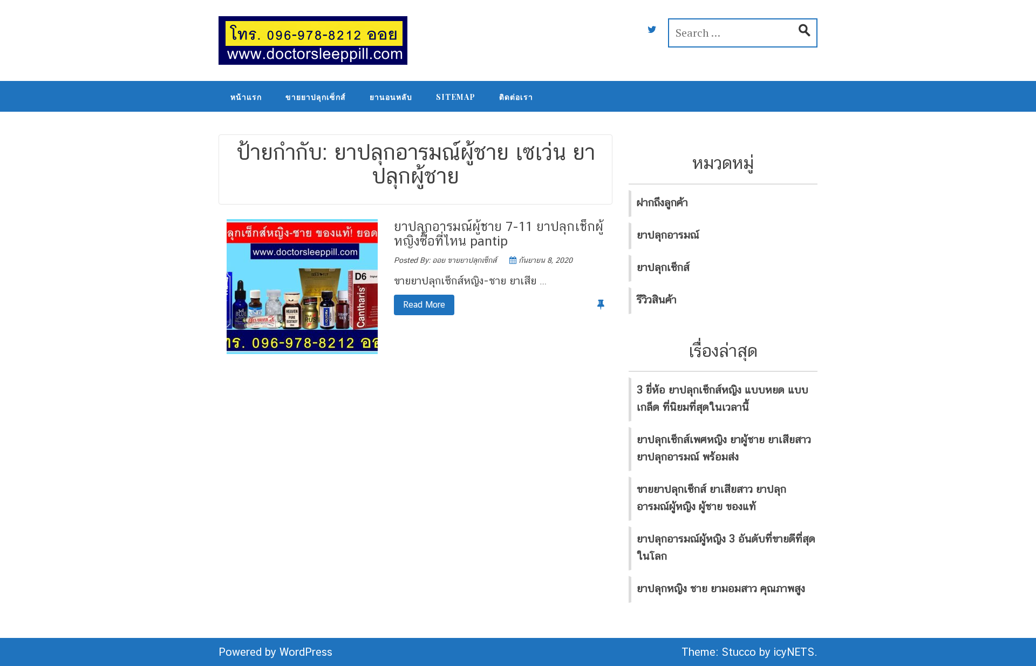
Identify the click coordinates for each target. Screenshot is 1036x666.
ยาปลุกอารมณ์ (668, 234)
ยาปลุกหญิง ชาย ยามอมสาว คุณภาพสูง (721, 588)
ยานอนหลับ (391, 97)
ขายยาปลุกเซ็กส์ (315, 97)
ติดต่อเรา (516, 97)
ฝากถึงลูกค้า (662, 202)
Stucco (738, 651)
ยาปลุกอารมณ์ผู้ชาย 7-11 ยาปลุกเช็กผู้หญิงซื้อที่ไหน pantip (498, 233)
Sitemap (455, 97)
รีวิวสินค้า (657, 299)
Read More (419, 305)
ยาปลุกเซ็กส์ (663, 267)
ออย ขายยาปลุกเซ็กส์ (464, 260)
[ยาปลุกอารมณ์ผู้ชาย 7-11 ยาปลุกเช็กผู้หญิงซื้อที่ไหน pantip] (302, 286)
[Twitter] (652, 29)
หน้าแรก (246, 97)
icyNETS (794, 651)
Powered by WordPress (275, 651)
